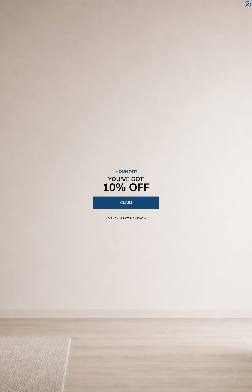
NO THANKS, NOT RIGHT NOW (126, 218)
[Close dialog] (248, 4)
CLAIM (126, 202)
